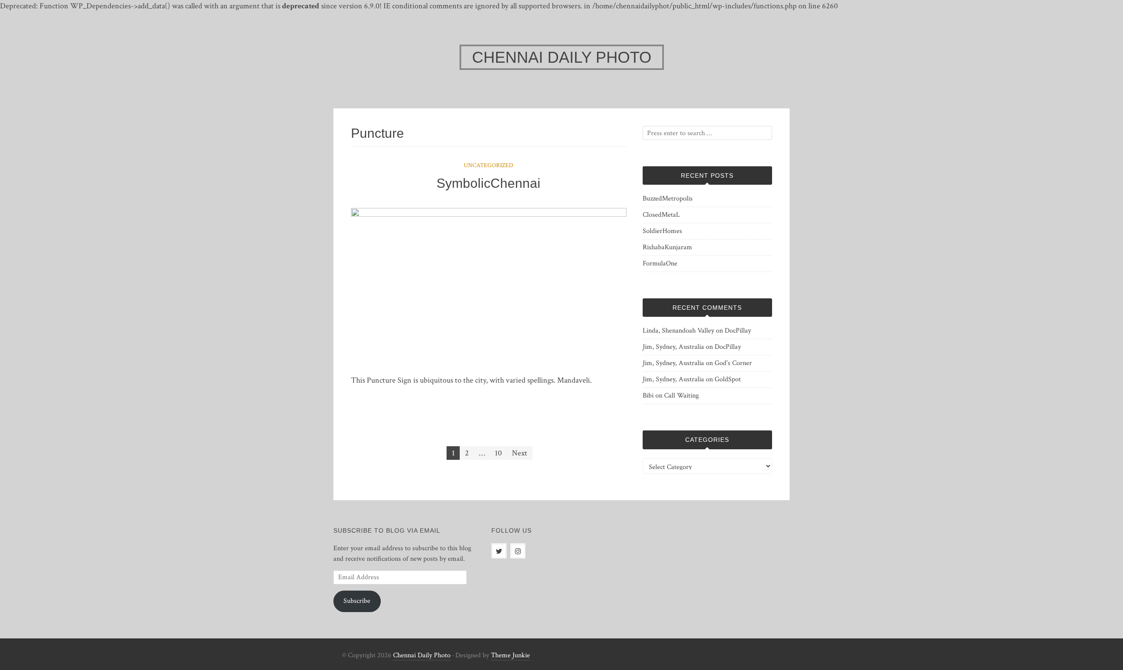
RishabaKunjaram (667, 247)
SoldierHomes (662, 231)
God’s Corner (733, 363)
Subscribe (356, 601)
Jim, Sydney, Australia (673, 346)
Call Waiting (681, 395)
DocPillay (738, 330)
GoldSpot (728, 379)
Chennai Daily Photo (422, 655)
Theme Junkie (510, 655)
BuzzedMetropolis (668, 198)
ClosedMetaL (661, 214)
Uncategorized (488, 165)
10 (498, 453)
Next (519, 453)
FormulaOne (660, 263)
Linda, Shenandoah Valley (678, 330)
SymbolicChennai (488, 183)
